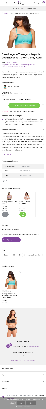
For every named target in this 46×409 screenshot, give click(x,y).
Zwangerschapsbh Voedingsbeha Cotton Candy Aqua (9, 295)
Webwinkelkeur (34, 346)
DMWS (36, 395)
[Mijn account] (35, 3)
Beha (6, 255)
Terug (6, 13)
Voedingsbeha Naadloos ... (24, 202)
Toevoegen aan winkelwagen (24, 105)
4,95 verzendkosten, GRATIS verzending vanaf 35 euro (23, 119)
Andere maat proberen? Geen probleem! (18, 124)
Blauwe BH (17, 255)
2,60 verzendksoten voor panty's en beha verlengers (23, 122)
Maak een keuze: (8, 82)
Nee (31, 403)
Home (11, 13)
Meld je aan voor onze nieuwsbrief (23, 360)
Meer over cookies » (23, 407)
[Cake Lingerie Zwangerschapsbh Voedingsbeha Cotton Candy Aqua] (11, 280)
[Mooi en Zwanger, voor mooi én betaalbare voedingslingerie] (23, 3)
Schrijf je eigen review (11, 240)
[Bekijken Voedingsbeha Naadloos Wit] (27, 196)
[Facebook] (23, 356)
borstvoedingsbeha (33, 255)
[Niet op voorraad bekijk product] (5, 214)
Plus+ (42, 395)
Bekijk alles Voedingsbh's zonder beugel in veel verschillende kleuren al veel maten (18, 66)
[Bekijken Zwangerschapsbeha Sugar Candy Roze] (9, 196)
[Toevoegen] (22, 214)
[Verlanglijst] (39, 2)
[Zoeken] (6, 3)
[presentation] (2, 32)
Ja (21, 403)
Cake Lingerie (11, 62)
